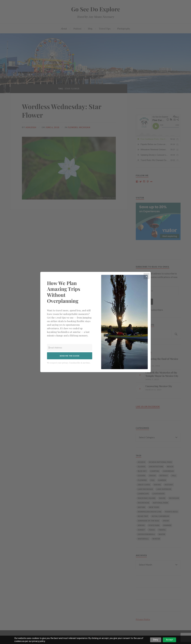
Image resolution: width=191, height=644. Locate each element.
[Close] (147, 276)
